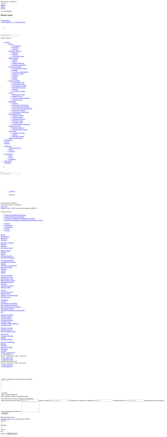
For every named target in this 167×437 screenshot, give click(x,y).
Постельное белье (18, 56)
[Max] (2, 25)
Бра (2, 312)
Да (2, 3)
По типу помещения (8, 342)
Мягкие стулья (17, 96)
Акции (7, 142)
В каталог (4, 206)
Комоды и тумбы (18, 73)
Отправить (5, 413)
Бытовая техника (18, 128)
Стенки (14, 77)
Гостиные (4, 345)
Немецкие (15, 47)
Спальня (3, 351)
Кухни (11, 44)
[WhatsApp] (4, 25)
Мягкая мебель (13, 58)
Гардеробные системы (19, 68)
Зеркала (14, 135)
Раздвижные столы (18, 84)
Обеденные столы (18, 82)
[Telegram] (7, 25)
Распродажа (8, 140)
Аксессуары (12, 131)
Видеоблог (8, 161)
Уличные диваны (18, 115)
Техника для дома (14, 126)
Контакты (8, 163)
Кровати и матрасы (15, 51)
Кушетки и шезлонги (19, 65)
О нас (10, 156)
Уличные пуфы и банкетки (21, 124)
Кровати (15, 53)
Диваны (15, 60)
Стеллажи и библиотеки (20, 72)
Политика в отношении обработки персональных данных (24, 220)
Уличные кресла (17, 117)
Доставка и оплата (15, 148)
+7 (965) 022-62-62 (19, 22)
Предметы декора (18, 136)
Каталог (7, 42)
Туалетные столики (18, 91)
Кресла (14, 61)
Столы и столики (14, 80)
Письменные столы (18, 87)
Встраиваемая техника (19, 129)
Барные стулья (17, 100)
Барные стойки (6, 287)
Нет (4, 3)
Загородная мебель (15, 114)
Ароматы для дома (18, 133)
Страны (7, 230)
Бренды (7, 143)
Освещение (12, 101)
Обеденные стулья (18, 94)
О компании (9, 154)
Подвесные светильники (20, 105)
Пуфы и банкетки (18, 63)
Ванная (3, 344)
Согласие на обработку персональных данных (20, 218)
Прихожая (4, 349)
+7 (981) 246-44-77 (7, 22)
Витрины (15, 75)
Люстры (15, 103)
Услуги (11, 149)
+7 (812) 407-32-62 (7, 358)
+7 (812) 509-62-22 (7, 365)
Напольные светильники (20, 112)
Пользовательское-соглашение (15, 217)
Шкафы (14, 70)
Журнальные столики (19, 86)
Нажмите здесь (6, 419)
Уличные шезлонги (18, 119)
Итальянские (16, 46)
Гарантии (12, 151)
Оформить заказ (12, 433)
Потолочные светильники (21, 107)
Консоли (15, 89)
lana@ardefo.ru (5, 20)
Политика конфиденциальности (15, 215)
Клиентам (8, 146)
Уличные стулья (17, 121)
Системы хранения (15, 67)
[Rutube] (2, 377)
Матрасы (15, 54)
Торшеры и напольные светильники (13, 310)
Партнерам (12, 159)
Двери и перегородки (16, 138)
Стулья (11, 93)
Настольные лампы (18, 110)
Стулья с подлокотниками (20, 98)
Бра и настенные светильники (22, 108)
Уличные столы (17, 122)
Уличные (15, 49)
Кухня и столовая (6, 347)
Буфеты (14, 79)
